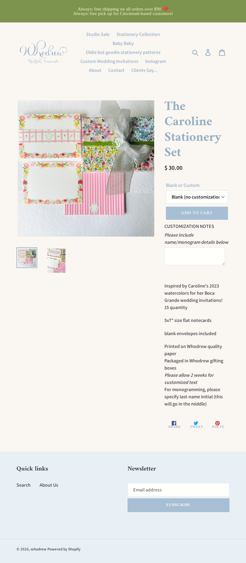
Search (23, 485)
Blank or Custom (183, 185)
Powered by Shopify (63, 549)
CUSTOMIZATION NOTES (189, 226)
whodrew (38, 549)
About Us (49, 485)
